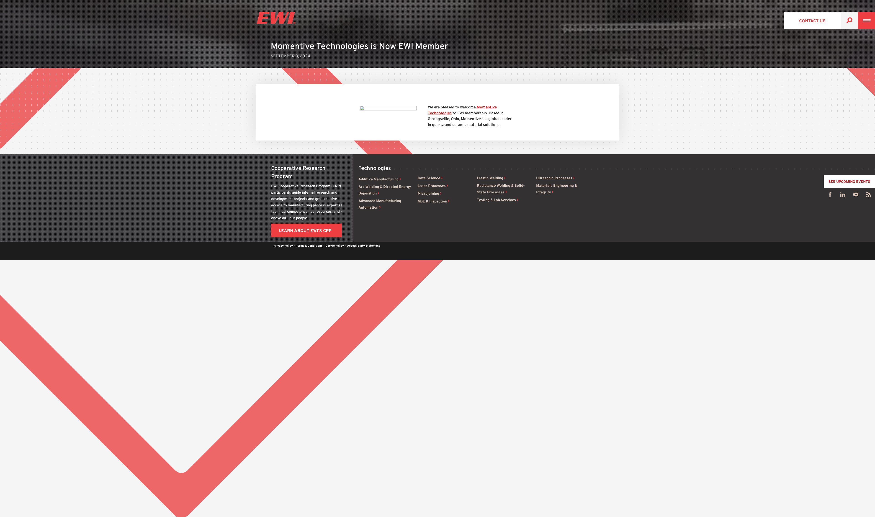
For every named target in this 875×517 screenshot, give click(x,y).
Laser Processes (432, 186)
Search (849, 20)
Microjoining (428, 194)
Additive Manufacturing (378, 179)
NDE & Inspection (432, 201)
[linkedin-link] (842, 195)
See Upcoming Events (849, 182)
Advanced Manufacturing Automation (379, 204)
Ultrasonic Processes (554, 178)
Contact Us (812, 21)
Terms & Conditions (309, 246)
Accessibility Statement (363, 246)
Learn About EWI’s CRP (305, 231)
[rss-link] (868, 195)
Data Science (429, 178)
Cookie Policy (335, 246)
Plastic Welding (490, 178)
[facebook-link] (830, 195)
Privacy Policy (283, 246)
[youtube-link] (855, 195)
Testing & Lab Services (496, 200)
